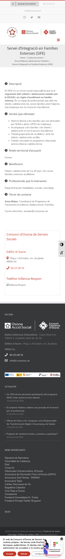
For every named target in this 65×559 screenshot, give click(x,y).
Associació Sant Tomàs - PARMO (22, 477)
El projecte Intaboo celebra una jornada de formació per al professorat (33, 409)
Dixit (7, 464)
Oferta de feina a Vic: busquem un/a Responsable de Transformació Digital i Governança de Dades (31, 422)
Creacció (9, 467)
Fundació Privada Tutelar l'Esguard (23, 500)
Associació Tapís (13, 481)
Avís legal (12, 535)
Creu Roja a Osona (15, 490)
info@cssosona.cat (20, 360)
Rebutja (24, 554)
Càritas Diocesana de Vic (18, 484)
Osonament (11, 494)
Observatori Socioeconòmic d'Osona (24, 471)
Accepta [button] (9, 554)
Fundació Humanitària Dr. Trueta (21, 497)
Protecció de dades (52, 531)
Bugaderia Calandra (15, 487)
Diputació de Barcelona (17, 457)
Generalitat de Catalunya (17, 461)
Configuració (40, 554)
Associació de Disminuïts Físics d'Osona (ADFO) (30, 474)
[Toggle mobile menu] (58, 40)
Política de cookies (26, 535)
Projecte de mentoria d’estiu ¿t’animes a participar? (32, 434)
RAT (37, 535)
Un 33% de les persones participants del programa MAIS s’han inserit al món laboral (32, 396)
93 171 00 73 (17, 268)
